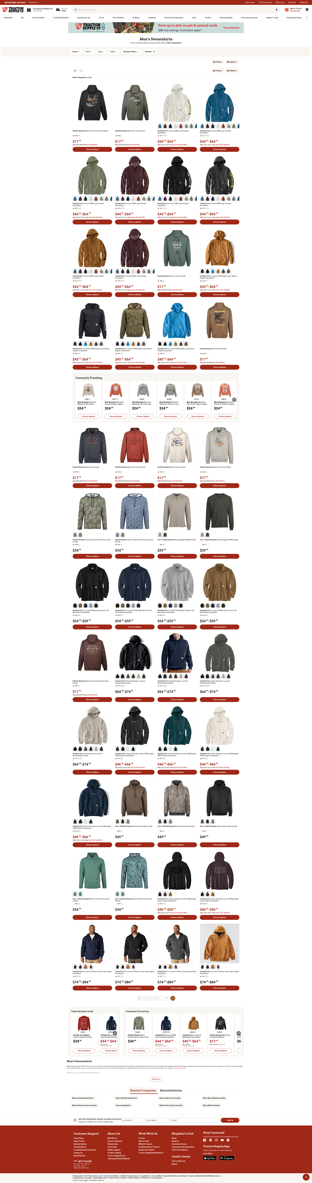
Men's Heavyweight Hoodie (133, 826)
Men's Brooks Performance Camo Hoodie (92, 541)
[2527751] (85, 605)
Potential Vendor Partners (149, 1147)
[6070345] (133, 676)
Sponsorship (143, 1141)
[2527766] (75, 605)
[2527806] (128, 748)
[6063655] (175, 126)
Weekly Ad (304, 2)
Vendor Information (146, 1150)
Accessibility (156, 1176)
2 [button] (150, 998)
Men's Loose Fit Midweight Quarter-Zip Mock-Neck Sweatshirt (91, 611)
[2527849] (212, 271)
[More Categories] (306, 18)
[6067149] (165, 534)
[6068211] (80, 894)
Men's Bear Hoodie (213, 349)
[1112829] (122, 676)
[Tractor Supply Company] (13, 9)
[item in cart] (307, 10)
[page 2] (173, 998)
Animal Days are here (14, 2)
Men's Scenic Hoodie (171, 467)
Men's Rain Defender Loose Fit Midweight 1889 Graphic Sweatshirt (134, 755)
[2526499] (128, 676)
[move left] (78, 400)
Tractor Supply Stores (116, 1156)
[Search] (75, 9)
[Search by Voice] (276, 9)
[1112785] (143, 676)
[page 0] (139, 998)
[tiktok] (228, 1140)
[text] (174, 43)
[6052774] (85, 966)
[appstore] (209, 1158)
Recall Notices (79, 1156)
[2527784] (117, 748)
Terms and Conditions (111, 1176)
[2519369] (96, 605)
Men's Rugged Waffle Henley (176, 540)
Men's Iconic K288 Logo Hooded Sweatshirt (173, 132)
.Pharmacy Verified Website (118, 1159)
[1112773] (117, 676)
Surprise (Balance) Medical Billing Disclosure (204, 1176)
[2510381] (75, 966)
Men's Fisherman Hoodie (215, 467)
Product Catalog (114, 1153)
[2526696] (165, 894)
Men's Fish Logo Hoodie (130, 131)
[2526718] (170, 894)
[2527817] (218, 271)
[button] (38, 2)
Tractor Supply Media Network (150, 1153)
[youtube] (222, 1140)
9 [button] (167, 998)
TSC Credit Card (178, 1161)
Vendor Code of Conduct (117, 1178)
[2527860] (207, 271)
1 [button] (144, 998)
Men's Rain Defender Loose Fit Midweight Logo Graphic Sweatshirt (176, 900)
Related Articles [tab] (171, 1090)
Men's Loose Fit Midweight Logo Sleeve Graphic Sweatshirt (218, 277)
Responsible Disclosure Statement (175, 1176)
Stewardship (112, 1144)
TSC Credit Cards (265, 2)
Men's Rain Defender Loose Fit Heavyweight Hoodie (130, 682)
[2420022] (191, 126)
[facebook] (204, 1140)
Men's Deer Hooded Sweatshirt (90, 131)
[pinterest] (210, 1140)
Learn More (208, 1153)
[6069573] (75, 894)
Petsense (292, 2)
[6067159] (159, 534)
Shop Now (33, 2)
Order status (250, 2)
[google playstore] (226, 1158)
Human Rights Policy (100, 1178)
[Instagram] (216, 1140)
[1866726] (165, 126)
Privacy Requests (156, 1178)
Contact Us (78, 1153)
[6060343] (90, 966)
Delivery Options (80, 1144)
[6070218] (128, 821)
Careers (141, 1138)
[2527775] (90, 605)
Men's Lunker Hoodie (171, 276)
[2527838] (228, 271)
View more (156, 1079)
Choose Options (88, 416)
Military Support (114, 1150)
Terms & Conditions (180, 1150)
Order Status (79, 1138)
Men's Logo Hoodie (86, 467)
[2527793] (133, 748)
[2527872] (202, 271)
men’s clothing (180, 1068)
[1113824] (170, 126)
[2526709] (159, 894)
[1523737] (186, 126)
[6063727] (159, 126)
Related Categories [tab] (143, 1090)
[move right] (234, 400)
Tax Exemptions (80, 1147)
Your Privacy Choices (91, 1176)
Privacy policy (77, 1176)
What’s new (280, 2)
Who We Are (112, 1138)
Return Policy (79, 1141)
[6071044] (117, 821)
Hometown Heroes (179, 1144)
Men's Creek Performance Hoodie (91, 900)
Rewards (175, 1141)
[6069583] (122, 821)
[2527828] (223, 271)
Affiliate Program (145, 1144)
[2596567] (75, 534)
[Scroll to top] (306, 1177)
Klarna (174, 1164)
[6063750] (180, 126)
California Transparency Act (130, 1176)
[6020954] (80, 534)
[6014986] (196, 126)
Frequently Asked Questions (85, 1150)
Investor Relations (114, 1141)
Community (112, 1147)
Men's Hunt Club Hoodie (130, 467)
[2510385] (80, 966)
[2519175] (122, 748)
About (174, 1138)
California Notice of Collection (138, 1178)
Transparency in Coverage (82, 1178)
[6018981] (138, 676)
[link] (132, 43)
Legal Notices (146, 1176)
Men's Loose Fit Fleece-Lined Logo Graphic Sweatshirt (92, 972)
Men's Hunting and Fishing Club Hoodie (90, 682)
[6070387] (80, 605)
